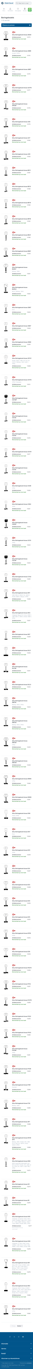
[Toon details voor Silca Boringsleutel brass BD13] (5, 187)
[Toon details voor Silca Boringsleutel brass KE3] (5, 1286)
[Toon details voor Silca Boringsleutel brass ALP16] (5, 88)
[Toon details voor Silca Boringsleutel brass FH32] (5, 1017)
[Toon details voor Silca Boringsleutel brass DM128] (5, 742)
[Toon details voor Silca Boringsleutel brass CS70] (5, 541)
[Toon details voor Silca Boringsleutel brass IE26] (5, 1162)
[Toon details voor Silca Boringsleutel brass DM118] (5, 701)
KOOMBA (29, 1363)
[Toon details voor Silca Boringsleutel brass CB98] (5, 343)
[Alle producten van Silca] (13, 32)
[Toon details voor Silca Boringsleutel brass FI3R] (5, 1086)
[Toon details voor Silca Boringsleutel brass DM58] (5, 798)
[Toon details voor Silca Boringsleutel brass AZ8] (5, 155)
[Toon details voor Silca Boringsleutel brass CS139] (5, 417)
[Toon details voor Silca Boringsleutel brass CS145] (5, 469)
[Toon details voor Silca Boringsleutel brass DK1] (5, 593)
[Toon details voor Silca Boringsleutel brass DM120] (5, 721)
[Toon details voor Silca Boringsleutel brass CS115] (5, 380)
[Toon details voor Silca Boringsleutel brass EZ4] (5, 901)
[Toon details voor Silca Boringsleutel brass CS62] (5, 505)
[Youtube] (23, 1337)
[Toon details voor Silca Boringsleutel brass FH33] (5, 1033)
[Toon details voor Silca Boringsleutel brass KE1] (5, 1263)
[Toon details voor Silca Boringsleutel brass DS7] (5, 832)
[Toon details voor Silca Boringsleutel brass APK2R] (5, 105)
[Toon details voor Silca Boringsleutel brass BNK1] (5, 252)
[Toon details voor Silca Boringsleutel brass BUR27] (5, 268)
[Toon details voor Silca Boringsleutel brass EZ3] (5, 885)
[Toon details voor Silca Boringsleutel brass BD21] (5, 236)
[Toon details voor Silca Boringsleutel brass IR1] (5, 1201)
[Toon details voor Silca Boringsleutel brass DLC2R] (5, 667)
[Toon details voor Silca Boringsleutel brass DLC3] (5, 685)
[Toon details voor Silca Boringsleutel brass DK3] (5, 613)
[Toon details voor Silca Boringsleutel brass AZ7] (5, 139)
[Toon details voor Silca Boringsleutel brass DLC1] (5, 651)
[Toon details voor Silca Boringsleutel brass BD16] (5, 219)
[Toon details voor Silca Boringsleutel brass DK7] (5, 635)
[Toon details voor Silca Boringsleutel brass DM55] (5, 779)
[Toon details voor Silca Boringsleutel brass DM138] (5, 762)
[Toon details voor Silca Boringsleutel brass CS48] (5, 486)
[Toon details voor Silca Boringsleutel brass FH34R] (5, 1049)
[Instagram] (19, 1337)
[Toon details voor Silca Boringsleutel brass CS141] (5, 452)
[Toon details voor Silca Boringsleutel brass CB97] (5, 327)
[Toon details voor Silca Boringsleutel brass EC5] (5, 851)
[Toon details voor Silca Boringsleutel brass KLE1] (5, 1309)
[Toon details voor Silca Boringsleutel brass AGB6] (5, 52)
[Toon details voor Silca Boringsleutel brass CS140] (5, 435)
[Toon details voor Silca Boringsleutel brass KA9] (5, 1242)
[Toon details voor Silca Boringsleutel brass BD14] (5, 203)
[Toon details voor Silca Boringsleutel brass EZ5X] (5, 934)
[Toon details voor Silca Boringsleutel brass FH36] (5, 1069)
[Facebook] (10, 1337)
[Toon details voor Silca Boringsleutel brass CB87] (5, 308)
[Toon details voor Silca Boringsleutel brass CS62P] (5, 523)
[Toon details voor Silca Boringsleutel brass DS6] (5, 814)
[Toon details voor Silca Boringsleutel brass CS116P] (5, 399)
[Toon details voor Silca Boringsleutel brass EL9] (5, 869)
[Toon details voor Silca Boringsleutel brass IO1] (5, 1185)
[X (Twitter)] (14, 1337)
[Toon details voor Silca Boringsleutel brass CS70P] (5, 559)
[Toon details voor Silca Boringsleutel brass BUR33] (5, 288)
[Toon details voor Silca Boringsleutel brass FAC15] (5, 968)
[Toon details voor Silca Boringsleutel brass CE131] (5, 359)
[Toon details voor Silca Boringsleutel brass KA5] (5, 1217)
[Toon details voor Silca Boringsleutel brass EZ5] (5, 918)
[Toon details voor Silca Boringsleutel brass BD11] (5, 171)
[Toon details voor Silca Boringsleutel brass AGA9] (5, 35)
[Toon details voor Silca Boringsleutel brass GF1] (5, 1122)
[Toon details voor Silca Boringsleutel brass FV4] (5, 1104)
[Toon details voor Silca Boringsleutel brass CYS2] (5, 577)
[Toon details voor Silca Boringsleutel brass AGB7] (5, 70)
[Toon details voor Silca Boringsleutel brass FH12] (5, 985)
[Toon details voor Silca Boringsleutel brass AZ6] (5, 122)
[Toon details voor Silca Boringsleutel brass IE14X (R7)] (5, 1138)
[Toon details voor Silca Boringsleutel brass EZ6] (5, 952)
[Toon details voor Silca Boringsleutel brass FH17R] (5, 1001)
